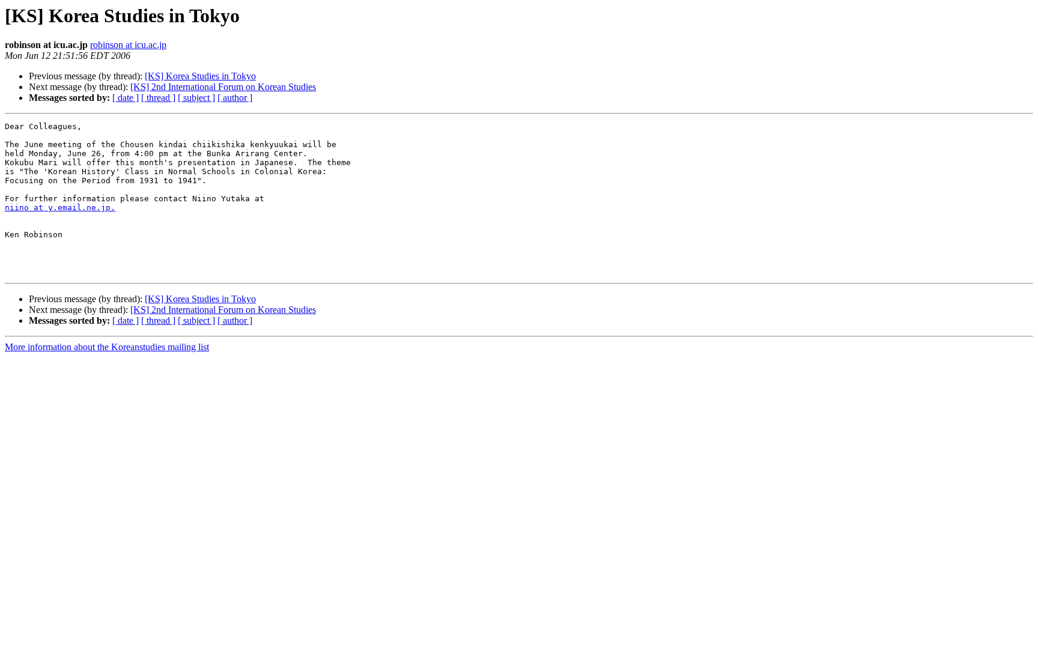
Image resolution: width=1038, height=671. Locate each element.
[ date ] (125, 98)
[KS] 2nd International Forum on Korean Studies (223, 87)
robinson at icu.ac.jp (128, 45)
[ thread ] (158, 98)
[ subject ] (196, 98)
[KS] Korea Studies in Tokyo (200, 76)
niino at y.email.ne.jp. (60, 207)
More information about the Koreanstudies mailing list (107, 347)
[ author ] (234, 98)
